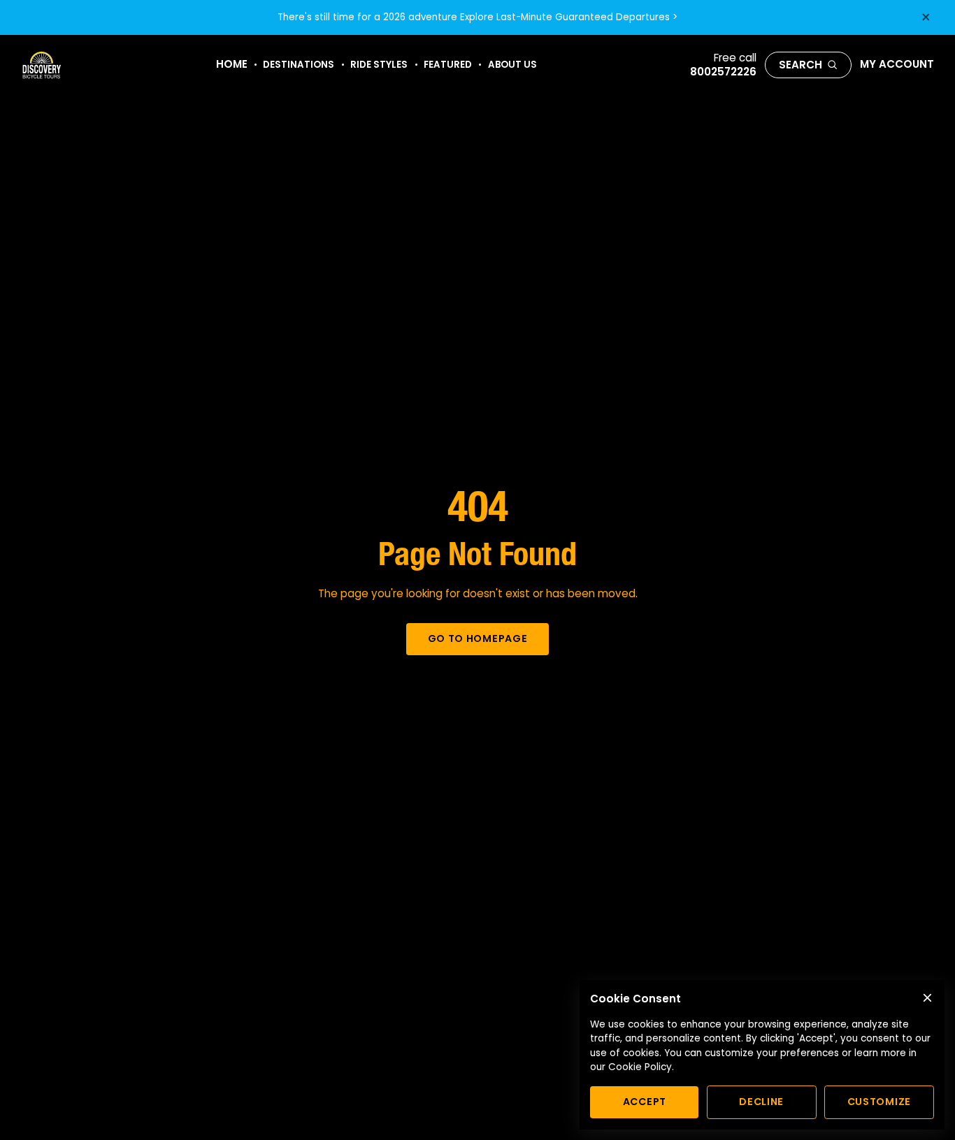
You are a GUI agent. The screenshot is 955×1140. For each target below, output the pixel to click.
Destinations (298, 64)
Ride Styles (379, 64)
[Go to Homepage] (41, 65)
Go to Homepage (478, 638)
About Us (512, 64)
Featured (448, 64)
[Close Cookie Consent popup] (927, 997)
